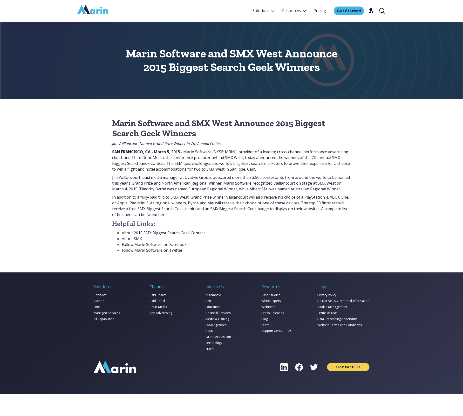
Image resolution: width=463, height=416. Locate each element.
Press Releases (272, 313)
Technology (213, 342)
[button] (263, 10)
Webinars (268, 307)
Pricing (319, 10)
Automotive (213, 295)
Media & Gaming (217, 319)
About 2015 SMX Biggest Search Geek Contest (163, 233)
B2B (208, 300)
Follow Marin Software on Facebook (154, 244)
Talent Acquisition (218, 336)
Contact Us (348, 366)
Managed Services (107, 313)
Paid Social (157, 300)
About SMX (132, 238)
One (97, 307)
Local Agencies (216, 325)
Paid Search (158, 295)
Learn (265, 325)
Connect (100, 295)
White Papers (271, 300)
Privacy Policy (326, 295)
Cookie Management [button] (332, 307)
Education (212, 307)
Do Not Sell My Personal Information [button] (343, 300)
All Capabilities (104, 319)
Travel (209, 349)
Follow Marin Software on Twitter (152, 250)
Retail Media (158, 307)
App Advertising (161, 313)
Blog (264, 319)
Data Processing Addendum (337, 319)
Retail (209, 330)
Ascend (99, 300)
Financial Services (218, 313)
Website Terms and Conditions (339, 325)
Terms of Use (327, 313)
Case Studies (270, 295)
